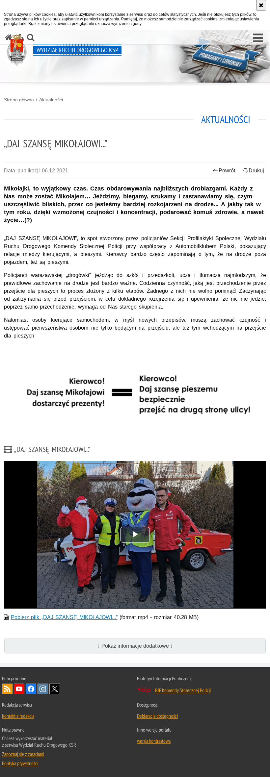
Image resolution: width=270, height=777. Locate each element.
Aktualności (51, 99)
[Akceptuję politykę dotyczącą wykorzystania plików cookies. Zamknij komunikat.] (261, 5)
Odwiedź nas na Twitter (54, 689)
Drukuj (256, 170)
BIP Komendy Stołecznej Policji (183, 690)
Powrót (227, 170)
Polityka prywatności (20, 763)
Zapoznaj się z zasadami (23, 754)
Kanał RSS (7, 689)
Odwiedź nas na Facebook (31, 689)
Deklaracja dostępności (157, 716)
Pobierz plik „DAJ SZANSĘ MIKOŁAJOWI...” (64, 617)
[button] (258, 38)
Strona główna (19, 99)
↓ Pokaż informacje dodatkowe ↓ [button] (135, 646)
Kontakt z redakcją (18, 716)
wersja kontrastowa (154, 741)
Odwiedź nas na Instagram (43, 689)
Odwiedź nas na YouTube (19, 689)
